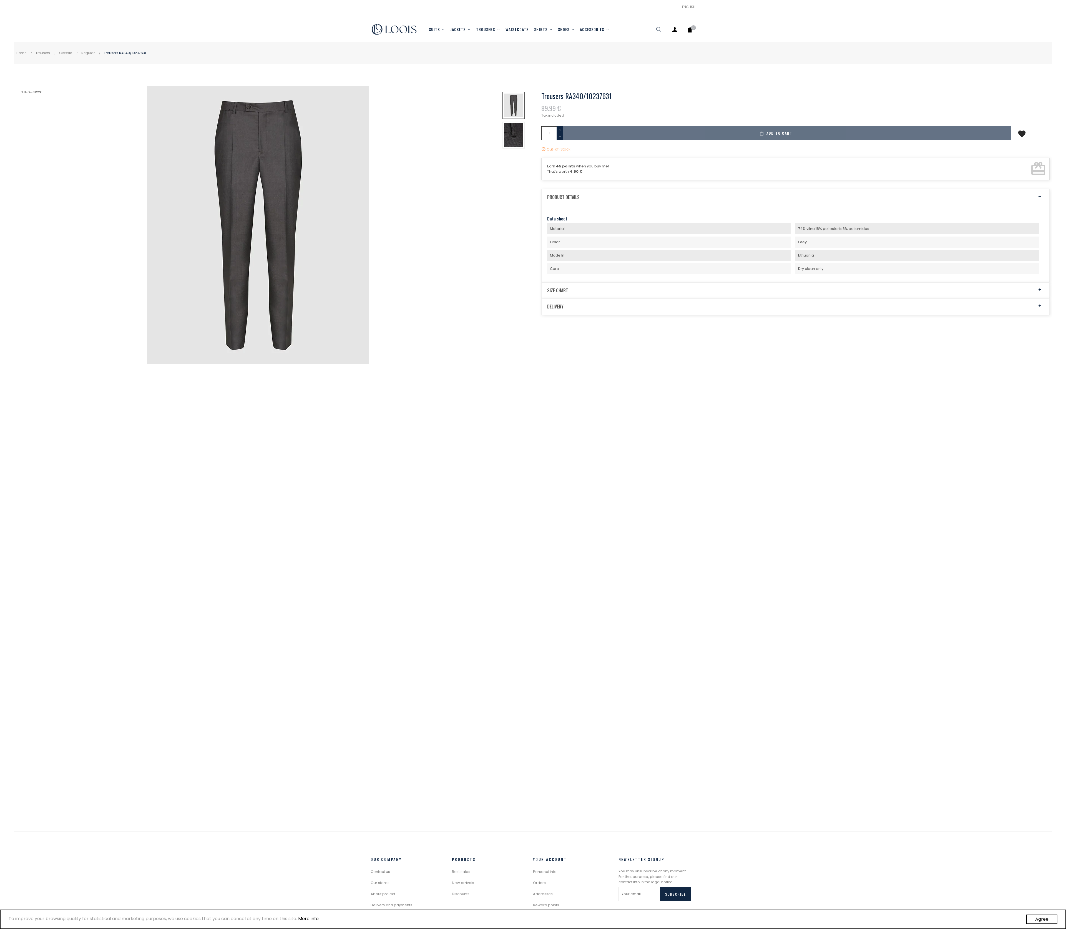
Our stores (380, 882)
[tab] (795, 197)
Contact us (380, 871)
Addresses (543, 894)
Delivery (555, 306)
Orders (539, 882)
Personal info (545, 871)
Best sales (461, 871)
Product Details (563, 197)
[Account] (674, 29)
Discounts (460, 894)
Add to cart (778, 133)
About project (383, 894)
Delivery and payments (391, 905)
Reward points (546, 905)
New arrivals (463, 882)
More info (308, 918)
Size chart (557, 290)
